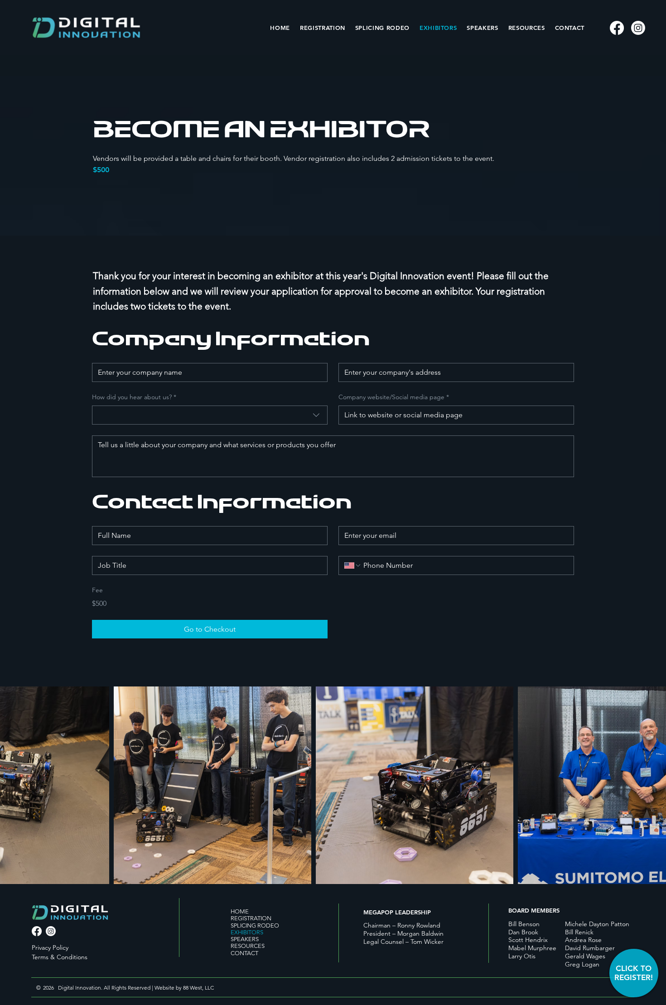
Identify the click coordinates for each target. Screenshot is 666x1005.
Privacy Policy (50, 947)
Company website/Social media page (393, 397)
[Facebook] (617, 28)
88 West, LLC (199, 987)
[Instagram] (638, 28)
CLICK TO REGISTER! (633, 973)
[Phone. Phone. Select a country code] (353, 565)
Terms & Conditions (59, 957)
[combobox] (210, 415)
